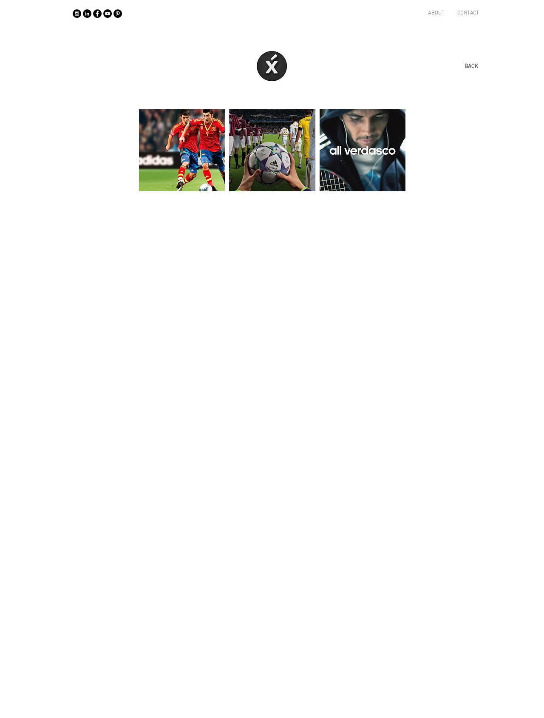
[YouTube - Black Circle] (107, 13)
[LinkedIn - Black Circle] (87, 13)
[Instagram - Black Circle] (77, 13)
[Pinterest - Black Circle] (117, 13)
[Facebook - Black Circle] (97, 13)
